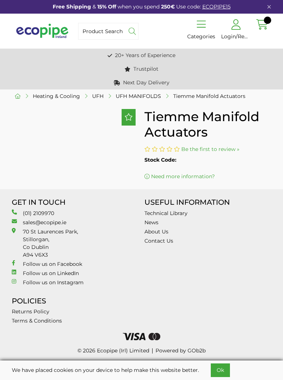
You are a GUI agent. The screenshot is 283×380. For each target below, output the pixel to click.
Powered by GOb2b (181, 350)
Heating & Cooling (56, 96)
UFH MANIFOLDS (138, 96)
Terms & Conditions (37, 320)
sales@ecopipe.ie (44, 222)
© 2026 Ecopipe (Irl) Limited (113, 350)
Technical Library (166, 213)
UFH (98, 96)
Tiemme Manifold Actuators (209, 96)
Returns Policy (30, 311)
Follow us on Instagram (53, 282)
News (151, 222)
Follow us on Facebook (52, 264)
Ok (220, 370)
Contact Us (158, 241)
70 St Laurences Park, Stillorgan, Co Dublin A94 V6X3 (50, 243)
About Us (156, 231)
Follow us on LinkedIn (51, 273)
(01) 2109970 (38, 213)
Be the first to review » (210, 149)
